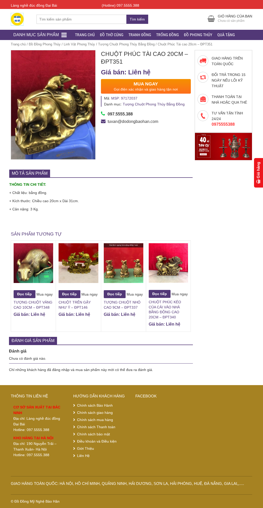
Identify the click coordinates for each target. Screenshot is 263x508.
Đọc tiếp (24, 294)
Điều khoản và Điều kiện (97, 441)
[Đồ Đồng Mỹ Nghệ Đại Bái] (17, 18)
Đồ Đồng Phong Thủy (45, 44)
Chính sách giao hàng (95, 413)
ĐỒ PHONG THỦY (198, 34)
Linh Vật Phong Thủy (79, 44)
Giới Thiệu (85, 448)
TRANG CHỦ (85, 34)
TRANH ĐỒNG (139, 34)
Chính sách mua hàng (95, 420)
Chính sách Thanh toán (96, 427)
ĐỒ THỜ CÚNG (111, 34)
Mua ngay (44, 294)
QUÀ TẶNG (226, 34)
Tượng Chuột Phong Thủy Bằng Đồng (126, 44)
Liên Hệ (83, 456)
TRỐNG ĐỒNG (167, 34)
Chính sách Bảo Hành (95, 405)
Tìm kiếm (137, 19)
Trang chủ (18, 44)
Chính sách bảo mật (93, 434)
